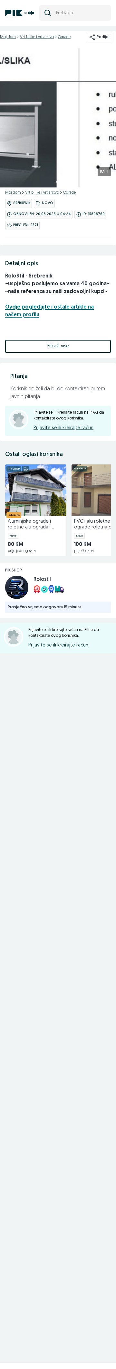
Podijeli (104, 37)
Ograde (64, 37)
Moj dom (8, 37)
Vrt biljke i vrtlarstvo (37, 37)
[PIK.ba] (19, 13)
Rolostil (42, 579)
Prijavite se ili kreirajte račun (63, 428)
